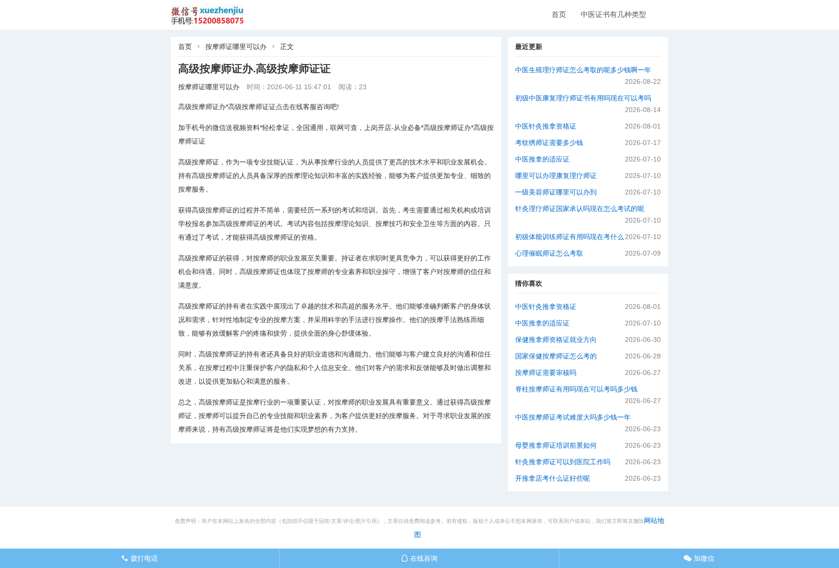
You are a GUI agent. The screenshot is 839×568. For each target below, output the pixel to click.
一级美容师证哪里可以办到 (556, 192)
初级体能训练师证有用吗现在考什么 (569, 237)
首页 (559, 14)
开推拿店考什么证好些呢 (552, 478)
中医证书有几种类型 (613, 14)
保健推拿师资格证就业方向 (556, 339)
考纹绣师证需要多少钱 (549, 142)
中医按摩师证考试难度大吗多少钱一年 (573, 417)
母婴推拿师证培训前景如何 (556, 445)
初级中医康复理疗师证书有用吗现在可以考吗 (583, 98)
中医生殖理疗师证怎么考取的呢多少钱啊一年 (583, 70)
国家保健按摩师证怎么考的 (556, 356)
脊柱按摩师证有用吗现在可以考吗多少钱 (576, 389)
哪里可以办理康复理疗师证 (556, 175)
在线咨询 (419, 558)
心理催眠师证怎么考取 (549, 253)
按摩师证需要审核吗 (545, 372)
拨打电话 (139, 558)
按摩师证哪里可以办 (236, 46)
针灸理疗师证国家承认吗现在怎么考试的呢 (579, 208)
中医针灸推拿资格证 (545, 126)
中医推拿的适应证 (542, 159)
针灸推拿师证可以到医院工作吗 (562, 462)
